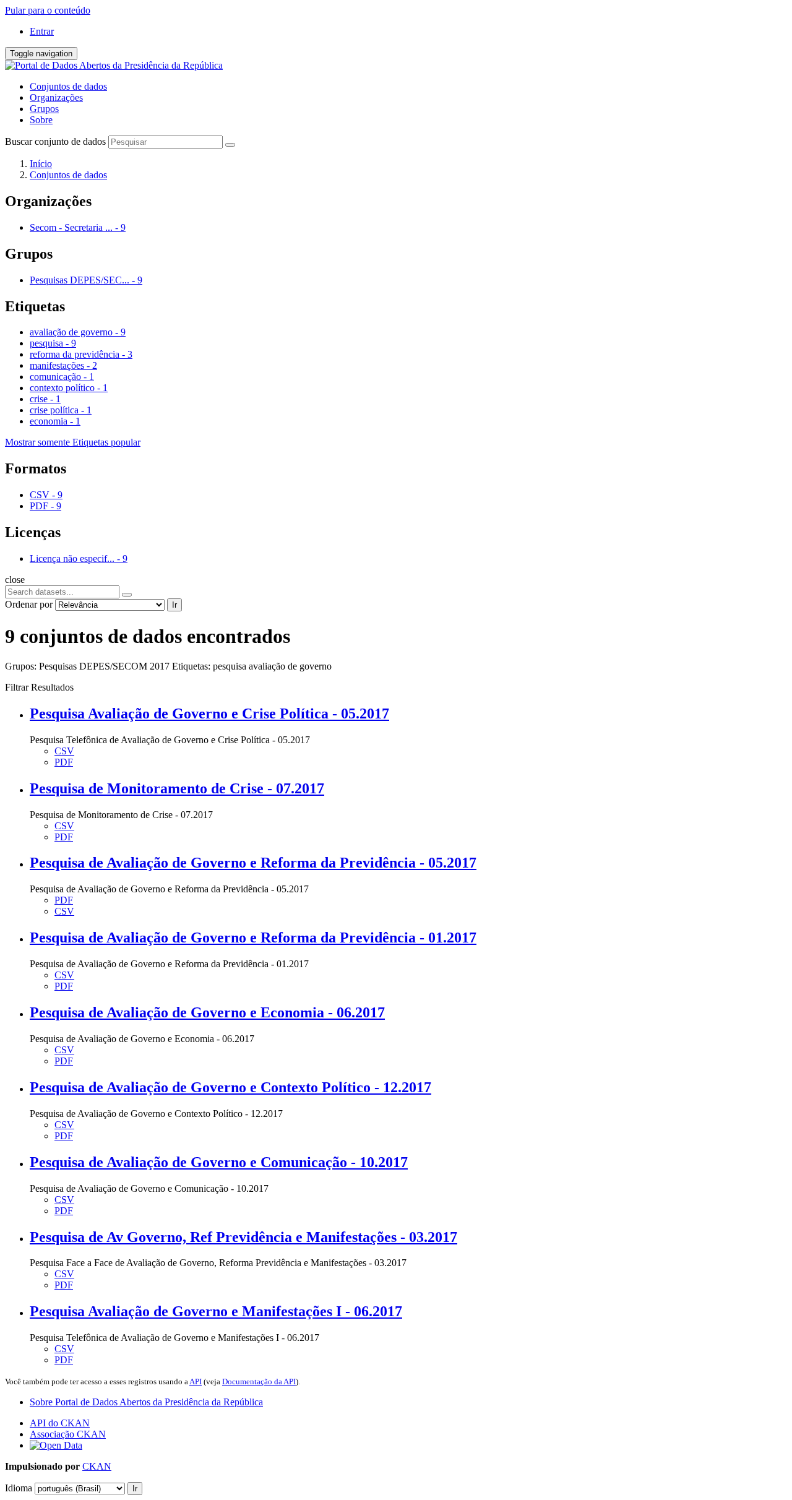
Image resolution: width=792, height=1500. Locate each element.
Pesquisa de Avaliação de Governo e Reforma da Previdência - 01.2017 (253, 937)
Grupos (44, 108)
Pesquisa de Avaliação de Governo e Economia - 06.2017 (207, 1012)
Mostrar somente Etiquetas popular (72, 442)
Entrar (42, 31)
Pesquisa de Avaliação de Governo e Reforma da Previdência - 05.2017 (253, 863)
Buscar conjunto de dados (55, 141)
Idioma (18, 1488)
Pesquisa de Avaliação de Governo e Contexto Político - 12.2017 (230, 1087)
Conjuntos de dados (68, 86)
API (195, 1381)
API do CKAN (60, 1423)
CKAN (96, 1466)
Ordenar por (29, 604)
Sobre (41, 119)
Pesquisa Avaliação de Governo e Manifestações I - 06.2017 (216, 1311)
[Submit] (230, 145)
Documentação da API (259, 1381)
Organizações (56, 97)
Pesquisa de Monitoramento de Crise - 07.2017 (177, 788)
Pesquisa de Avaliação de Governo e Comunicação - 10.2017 (219, 1162)
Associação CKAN (68, 1434)
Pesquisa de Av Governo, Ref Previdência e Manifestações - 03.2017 (243, 1237)
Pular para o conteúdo (47, 10)
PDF (63, 762)
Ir (174, 605)
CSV (64, 751)
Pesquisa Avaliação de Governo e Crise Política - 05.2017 (209, 713)
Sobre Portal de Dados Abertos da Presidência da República (146, 1402)
